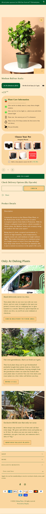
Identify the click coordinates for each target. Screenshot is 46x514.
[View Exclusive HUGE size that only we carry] (23, 405)
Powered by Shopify (23, 503)
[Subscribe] (43, 471)
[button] (23, 211)
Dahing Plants (20, 501)
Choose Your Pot (23, 137)
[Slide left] (36, 71)
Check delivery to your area (20, 319)
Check (34, 188)
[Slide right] (41, 71)
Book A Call (11, 382)
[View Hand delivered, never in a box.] (23, 279)
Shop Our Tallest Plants (17, 442)
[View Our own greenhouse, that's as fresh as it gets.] (23, 342)
